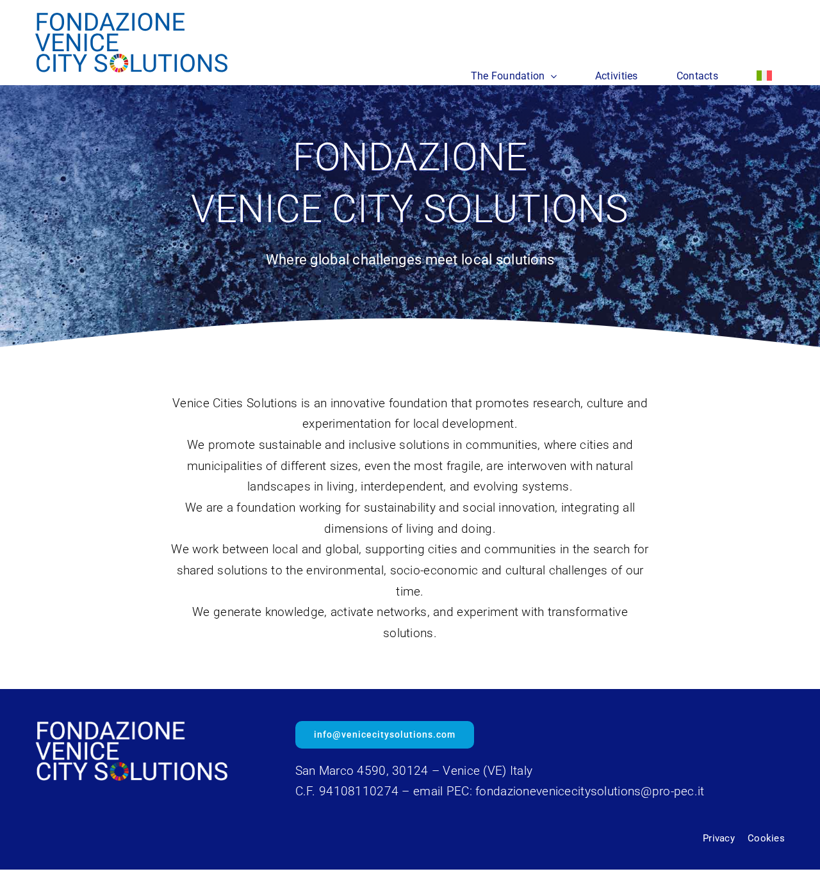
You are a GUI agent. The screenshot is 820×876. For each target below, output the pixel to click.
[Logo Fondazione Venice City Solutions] (131, 19)
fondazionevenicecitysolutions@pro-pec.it (589, 791)
